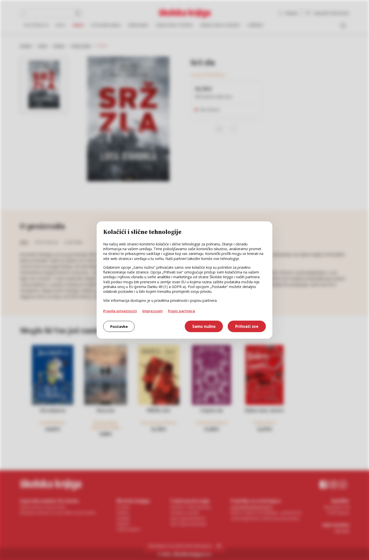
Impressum (152, 310)
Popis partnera (181, 310)
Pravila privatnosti (120, 310)
